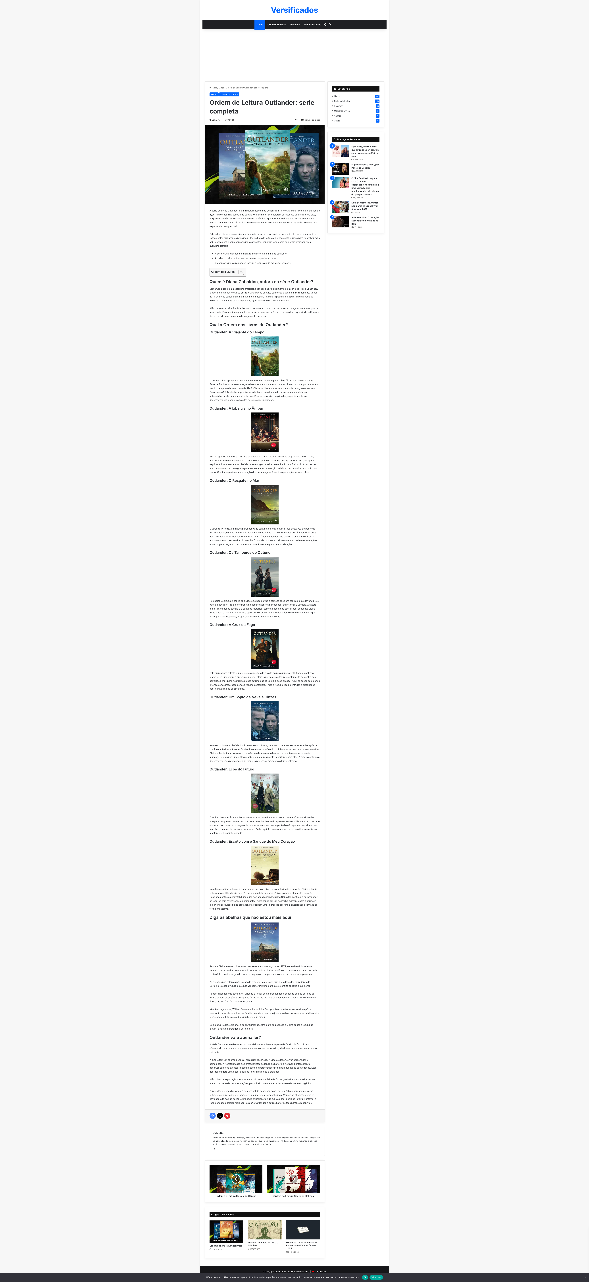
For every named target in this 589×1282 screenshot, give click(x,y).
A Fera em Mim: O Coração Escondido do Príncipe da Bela (365, 220)
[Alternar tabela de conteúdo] (239, 272)
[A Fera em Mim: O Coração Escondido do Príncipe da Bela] (340, 221)
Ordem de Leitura (277, 24)
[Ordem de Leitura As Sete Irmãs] (226, 1231)
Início (214, 87)
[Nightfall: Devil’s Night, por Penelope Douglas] (340, 169)
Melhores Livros (312, 24)
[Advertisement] (294, 55)
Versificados (320, 1271)
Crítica (337, 120)
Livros (260, 24)
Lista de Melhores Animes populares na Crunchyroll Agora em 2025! (364, 205)
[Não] (585, 1277)
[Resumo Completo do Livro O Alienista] (265, 1229)
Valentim (216, 120)
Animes (337, 116)
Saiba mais (376, 1277)
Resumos (295, 24)
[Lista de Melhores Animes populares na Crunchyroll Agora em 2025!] (340, 207)
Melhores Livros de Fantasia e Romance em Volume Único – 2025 (301, 1245)
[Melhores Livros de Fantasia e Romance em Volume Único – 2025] (303, 1229)
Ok (365, 1277)
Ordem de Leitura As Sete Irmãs (226, 1245)
